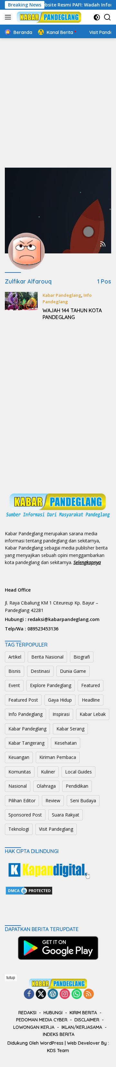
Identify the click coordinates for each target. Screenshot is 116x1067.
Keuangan (18, 757)
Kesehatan (65, 743)
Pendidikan (77, 786)
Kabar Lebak (93, 714)
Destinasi (40, 671)
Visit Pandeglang (56, 829)
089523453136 (42, 629)
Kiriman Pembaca (57, 757)
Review (52, 800)
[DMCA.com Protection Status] (29, 890)
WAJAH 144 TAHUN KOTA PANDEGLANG (72, 313)
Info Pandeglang (25, 714)
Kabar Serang (70, 729)
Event (14, 685)
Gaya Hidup (60, 700)
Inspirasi (61, 714)
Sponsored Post (25, 815)
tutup (10, 977)
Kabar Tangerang (26, 743)
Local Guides (78, 772)
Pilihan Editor (21, 800)
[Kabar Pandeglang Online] (48, 17)
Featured (90, 685)
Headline (91, 700)
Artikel (14, 657)
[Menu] (9, 17)
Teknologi (18, 829)
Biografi (81, 657)
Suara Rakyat (65, 815)
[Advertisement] (58, 103)
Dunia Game (73, 671)
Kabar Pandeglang (62, 295)
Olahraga (46, 786)
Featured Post (23, 700)
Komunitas (19, 772)
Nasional (17, 786)
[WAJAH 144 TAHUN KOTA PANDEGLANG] (21, 308)
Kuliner (48, 772)
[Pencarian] (107, 17)
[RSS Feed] (103, 244)
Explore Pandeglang (50, 685)
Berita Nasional (47, 657)
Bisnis (14, 671)
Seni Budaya (83, 800)
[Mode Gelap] (97, 17)
